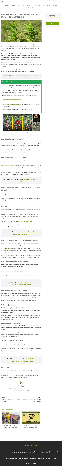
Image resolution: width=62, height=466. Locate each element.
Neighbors (54, 5)
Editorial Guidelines (31, 460)
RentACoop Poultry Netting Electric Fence (12, 99)
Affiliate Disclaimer (23, 458)
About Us (48, 458)
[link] (4, 116)
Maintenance (46, 5)
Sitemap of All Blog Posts (11, 458)
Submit (52, 23)
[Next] (39, 422)
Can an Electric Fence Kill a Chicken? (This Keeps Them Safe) (32, 399)
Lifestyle (13, 5)
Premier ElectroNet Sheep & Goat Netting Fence (12, 104)
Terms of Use (41, 458)
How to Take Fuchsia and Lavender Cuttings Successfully (17, 116)
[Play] (36, 124)
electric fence (9, 248)
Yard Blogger (21, 386)
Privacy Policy (33, 458)
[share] (30, 116)
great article (31, 224)
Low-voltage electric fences (7, 165)
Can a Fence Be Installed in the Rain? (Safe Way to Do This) (10, 427)
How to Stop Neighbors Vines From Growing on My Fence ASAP (10, 399)
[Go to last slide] (4, 422)
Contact (54, 458)
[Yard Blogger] (7, 2)
